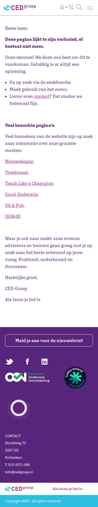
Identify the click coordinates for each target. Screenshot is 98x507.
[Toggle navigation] (90, 8)
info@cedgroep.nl (19, 472)
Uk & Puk (14, 205)
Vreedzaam (16, 172)
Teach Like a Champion (29, 183)
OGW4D (13, 216)
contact (42, 96)
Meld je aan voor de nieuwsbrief (49, 340)
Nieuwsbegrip (19, 161)
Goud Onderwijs (21, 194)
